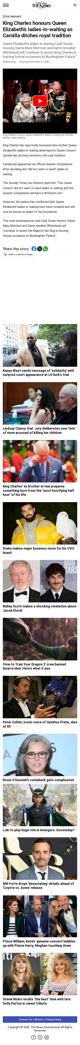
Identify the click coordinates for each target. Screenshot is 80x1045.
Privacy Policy (53, 1019)
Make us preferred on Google (21, 254)
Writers (39, 1019)
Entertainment (12, 16)
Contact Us (25, 1019)
